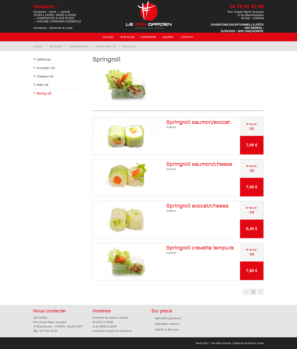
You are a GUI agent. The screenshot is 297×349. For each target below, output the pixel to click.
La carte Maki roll (105, 46)
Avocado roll (46, 68)
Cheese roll (45, 76)
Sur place (56, 46)
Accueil (108, 37)
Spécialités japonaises (168, 318)
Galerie (168, 37)
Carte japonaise (78, 46)
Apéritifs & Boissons (167, 329)
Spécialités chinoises (167, 323)
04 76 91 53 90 (247, 6)
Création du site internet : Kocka (248, 343)
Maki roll (42, 84)
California (43, 59)
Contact (187, 37)
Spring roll (129, 46)
